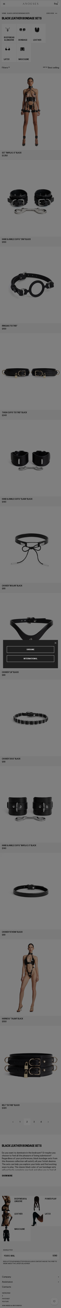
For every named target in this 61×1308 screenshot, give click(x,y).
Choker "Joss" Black (11, 759)
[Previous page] (13, 1122)
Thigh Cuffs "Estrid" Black (14, 412)
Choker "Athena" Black (12, 932)
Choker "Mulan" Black (12, 586)
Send (55, 1255)
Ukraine (30, 649)
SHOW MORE (7, 1176)
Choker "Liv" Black (10, 672)
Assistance (7, 1282)
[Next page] (48, 1122)
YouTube (5, 1301)
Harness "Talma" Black (12, 1018)
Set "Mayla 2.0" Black (11, 153)
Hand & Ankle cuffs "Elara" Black (17, 499)
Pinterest (6, 1299)
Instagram (6, 1293)
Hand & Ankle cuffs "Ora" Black (16, 239)
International (31, 658)
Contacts (6, 1287)
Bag (56, 4)
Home (4, 13)
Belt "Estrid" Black (11, 1105)
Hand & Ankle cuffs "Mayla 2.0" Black (19, 845)
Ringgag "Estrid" (9, 326)
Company (6, 1277)
